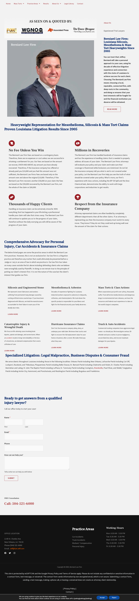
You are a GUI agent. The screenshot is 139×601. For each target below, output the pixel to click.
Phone (7, 443)
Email (7, 432)
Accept (102, 598)
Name (7, 417)
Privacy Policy (69, 588)
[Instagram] (14, 553)
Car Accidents (77, 536)
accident (9, 338)
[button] (19, 3)
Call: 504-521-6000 (19, 503)
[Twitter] (10, 553)
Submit (11, 478)
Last (26, 427)
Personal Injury (78, 546)
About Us (55, 3)
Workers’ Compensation (82, 543)
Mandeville (98, 368)
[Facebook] (5, 553)
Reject (114, 598)
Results (46, 3)
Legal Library (69, 3)
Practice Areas (32, 3)
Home (8, 3)
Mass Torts (18, 3)
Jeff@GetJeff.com (16, 548)
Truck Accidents (78, 540)
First (5, 427)
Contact (80, 3)
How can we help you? (13, 455)
